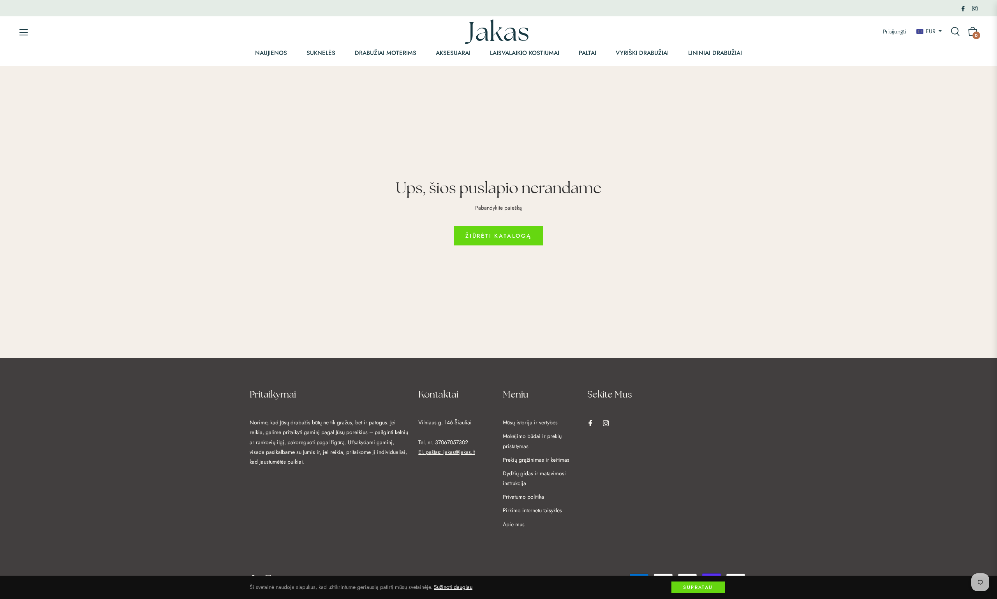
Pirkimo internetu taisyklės (532, 510)
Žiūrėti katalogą (498, 236)
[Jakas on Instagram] (975, 8)
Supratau (698, 587)
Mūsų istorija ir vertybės (530, 422)
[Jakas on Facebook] (963, 8)
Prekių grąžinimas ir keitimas (536, 460)
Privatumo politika (523, 497)
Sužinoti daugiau (453, 587)
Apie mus (514, 524)
